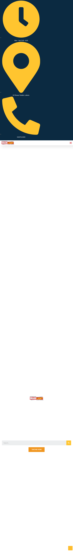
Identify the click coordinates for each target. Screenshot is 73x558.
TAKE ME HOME (36, 449)
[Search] (68, 442)
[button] (70, 142)
